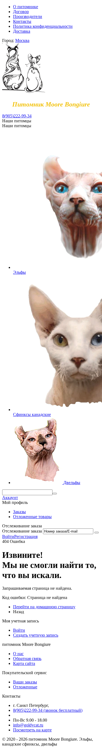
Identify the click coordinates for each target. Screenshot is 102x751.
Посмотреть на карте (32, 730)
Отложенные (25, 687)
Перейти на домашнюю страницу (44, 606)
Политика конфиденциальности (43, 26)
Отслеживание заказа (22, 531)
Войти (8, 536)
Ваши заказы (25, 682)
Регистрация (26, 536)
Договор (21, 11)
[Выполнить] (96, 532)
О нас (18, 653)
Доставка (21, 31)
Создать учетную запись (35, 635)
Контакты (22, 21)
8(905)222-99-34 (17, 116)
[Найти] (54, 493)
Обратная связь (27, 658)
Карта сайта (24, 663)
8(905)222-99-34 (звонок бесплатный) (47, 710)
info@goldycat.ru (28, 725)
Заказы (19, 511)
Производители (27, 16)
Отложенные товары (32, 516)
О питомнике (25, 6)
